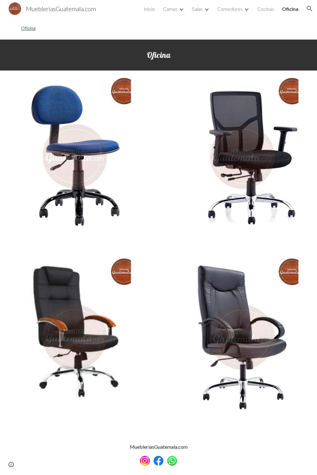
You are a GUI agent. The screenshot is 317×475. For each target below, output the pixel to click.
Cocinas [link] (265, 9)
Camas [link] (170, 9)
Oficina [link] (290, 9)
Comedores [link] (230, 9)
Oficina (28, 28)
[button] (309, 8)
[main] (159, 55)
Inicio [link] (149, 9)
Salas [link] (197, 9)
